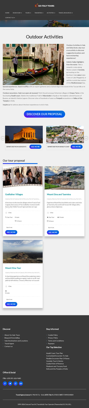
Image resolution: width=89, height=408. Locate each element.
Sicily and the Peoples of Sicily (57, 369)
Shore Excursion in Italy (29, 179)
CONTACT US (9, 17)
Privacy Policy (53, 338)
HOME (7, 13)
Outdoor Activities (15, 179)
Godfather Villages (14, 194)
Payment (51, 344)
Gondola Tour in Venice (54, 361)
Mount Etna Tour (13, 268)
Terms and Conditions (56, 341)
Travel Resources (65, 13)
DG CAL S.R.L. (67, 404)
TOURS (27, 13)
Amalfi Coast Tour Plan (54, 353)
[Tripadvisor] (21, 383)
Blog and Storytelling (12, 338)
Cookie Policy (53, 335)
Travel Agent (9, 344)
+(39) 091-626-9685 (13, 378)
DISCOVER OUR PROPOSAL (44, 114)
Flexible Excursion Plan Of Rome (57, 358)
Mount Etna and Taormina (59, 194)
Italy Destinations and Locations (16, 341)
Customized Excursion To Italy (57, 356)
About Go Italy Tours (12, 335)
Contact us (9, 346)
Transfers (38, 13)
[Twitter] (10, 383)
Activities (50, 13)
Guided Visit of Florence (55, 364)
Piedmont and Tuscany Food (56, 366)
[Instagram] (15, 383)
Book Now (17, 13)
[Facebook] (5, 383)
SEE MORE (35, 147)
